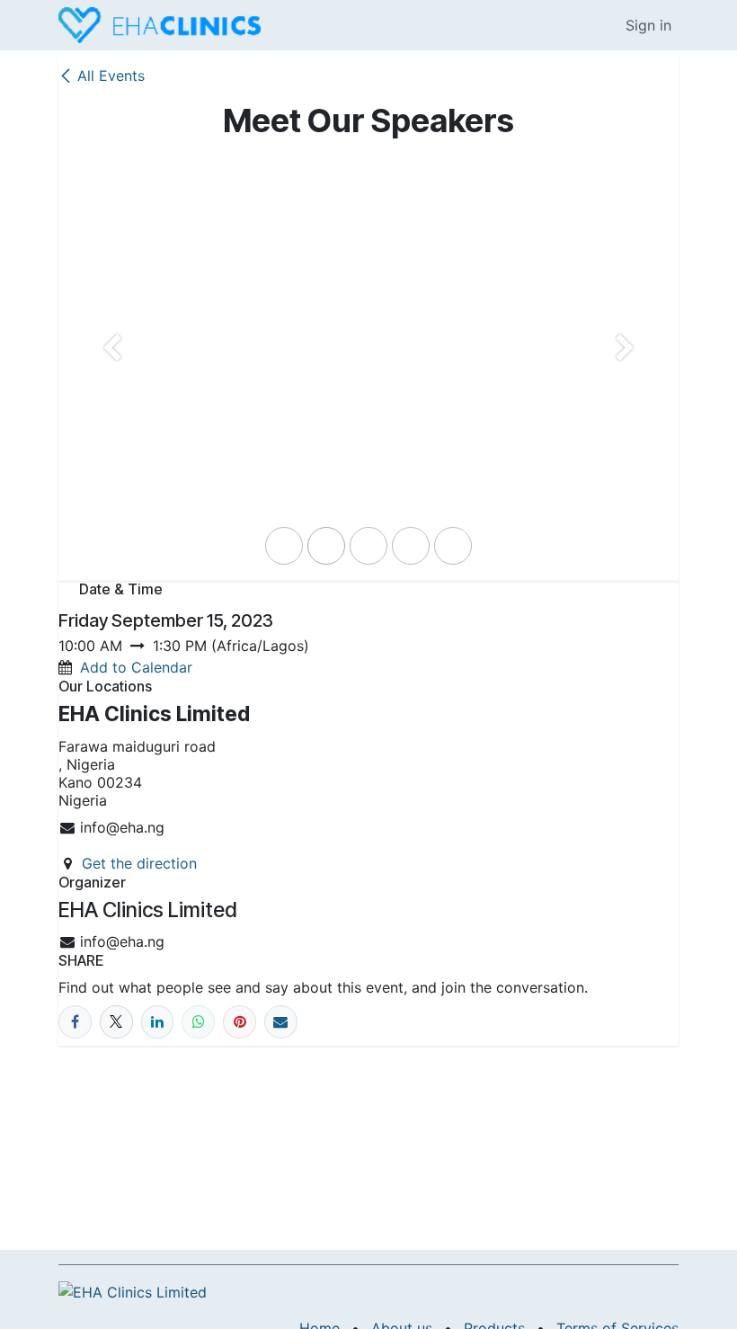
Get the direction (139, 863)
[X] (116, 1022)
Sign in (648, 25)
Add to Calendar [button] (136, 667)
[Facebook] (75, 1022)
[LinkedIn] (157, 1022)
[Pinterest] (239, 1022)
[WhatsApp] (198, 1022)
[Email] (280, 1022)
